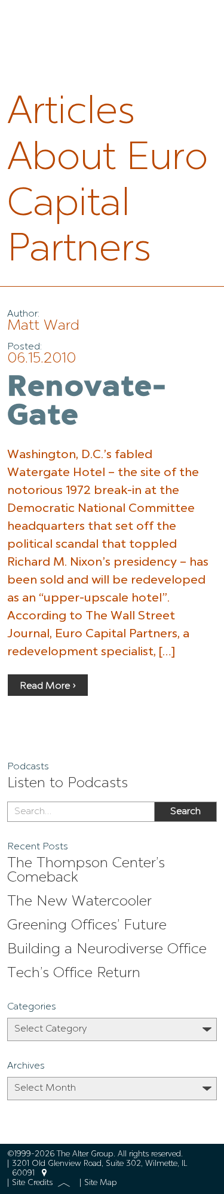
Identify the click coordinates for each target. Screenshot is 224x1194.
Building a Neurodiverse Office (107, 950)
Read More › (48, 686)
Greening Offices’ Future (87, 926)
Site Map (100, 1183)
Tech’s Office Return (73, 973)
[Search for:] (80, 812)
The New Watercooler (79, 902)
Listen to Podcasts (67, 783)
